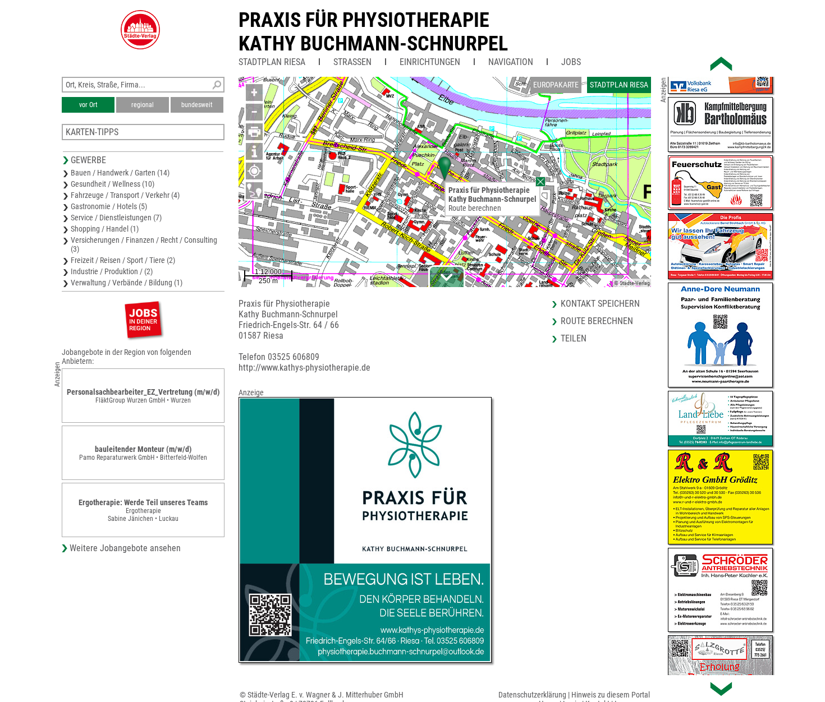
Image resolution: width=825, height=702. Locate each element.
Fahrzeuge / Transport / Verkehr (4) (125, 195)
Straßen (352, 62)
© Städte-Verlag (632, 283)
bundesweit (197, 105)
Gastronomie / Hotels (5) (109, 206)
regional (142, 105)
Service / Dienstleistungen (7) (116, 217)
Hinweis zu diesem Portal (610, 694)
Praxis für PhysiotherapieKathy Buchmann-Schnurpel (373, 32)
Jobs (571, 62)
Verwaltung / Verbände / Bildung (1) (126, 282)
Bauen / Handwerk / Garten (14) (120, 172)
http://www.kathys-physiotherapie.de (304, 367)
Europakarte (556, 84)
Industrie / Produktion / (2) (112, 271)
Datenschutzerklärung (532, 694)
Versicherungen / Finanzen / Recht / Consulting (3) (144, 244)
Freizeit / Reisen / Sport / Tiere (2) (123, 260)
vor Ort (88, 105)
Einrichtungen (430, 62)
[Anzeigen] (143, 319)
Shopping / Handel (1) (105, 228)
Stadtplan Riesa (272, 62)
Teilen (573, 338)
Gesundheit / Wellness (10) (112, 183)
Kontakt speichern (600, 303)
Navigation (510, 62)
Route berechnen (474, 208)
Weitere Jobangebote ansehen (125, 548)
